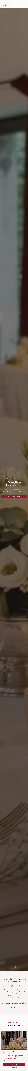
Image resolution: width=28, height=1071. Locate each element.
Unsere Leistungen (14, 496)
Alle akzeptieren (14, 1064)
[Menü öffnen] (25, 3)
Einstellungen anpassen (9, 1060)
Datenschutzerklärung (10, 1058)
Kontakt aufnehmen (14, 500)
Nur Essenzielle (14, 1067)
